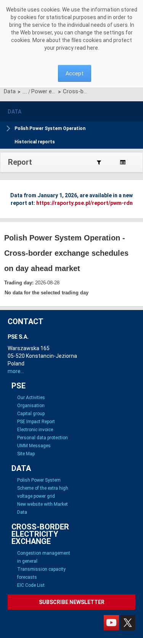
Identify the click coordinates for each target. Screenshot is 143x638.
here (92, 48)
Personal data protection (42, 437)
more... (16, 371)
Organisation (31, 405)
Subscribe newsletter (71, 602)
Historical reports (34, 141)
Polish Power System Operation (49, 128)
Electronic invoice (35, 429)
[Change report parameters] (99, 162)
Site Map (26, 453)
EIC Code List (31, 585)
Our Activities (31, 397)
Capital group (31, 413)
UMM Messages (34, 445)
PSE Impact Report (36, 421)
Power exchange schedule (43, 91)
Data (10, 91)
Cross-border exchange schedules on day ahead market (75, 91)
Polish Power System (39, 480)
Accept (75, 73)
